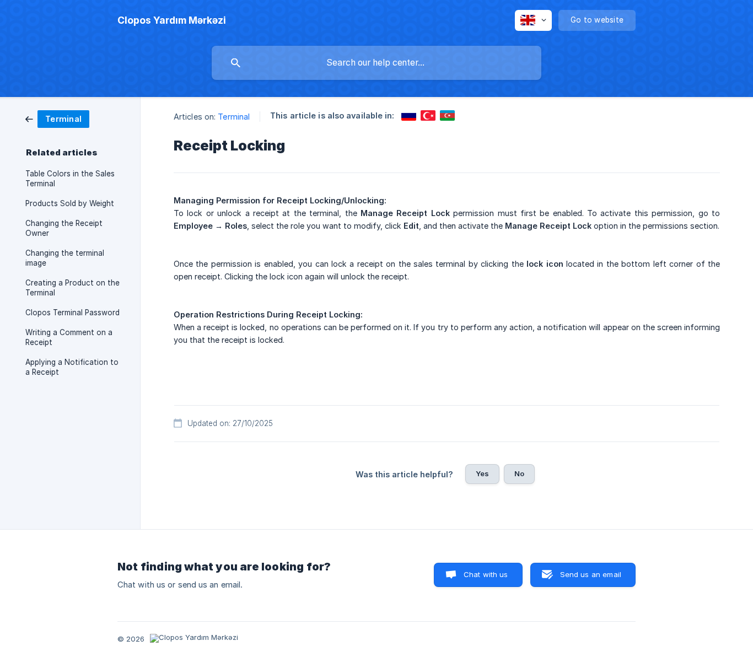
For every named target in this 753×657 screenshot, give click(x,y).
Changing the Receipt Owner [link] (64, 228)
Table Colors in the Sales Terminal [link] (70, 178)
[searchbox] (376, 63)
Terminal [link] (234, 116)
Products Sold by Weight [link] (69, 203)
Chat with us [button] (486, 574)
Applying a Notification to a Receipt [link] (72, 367)
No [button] (519, 473)
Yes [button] (482, 473)
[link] (57, 118)
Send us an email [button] (590, 574)
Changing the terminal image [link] (64, 258)
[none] (171, 20)
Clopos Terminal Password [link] (72, 312)
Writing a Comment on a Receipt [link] (68, 337)
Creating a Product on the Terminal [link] (72, 287)
